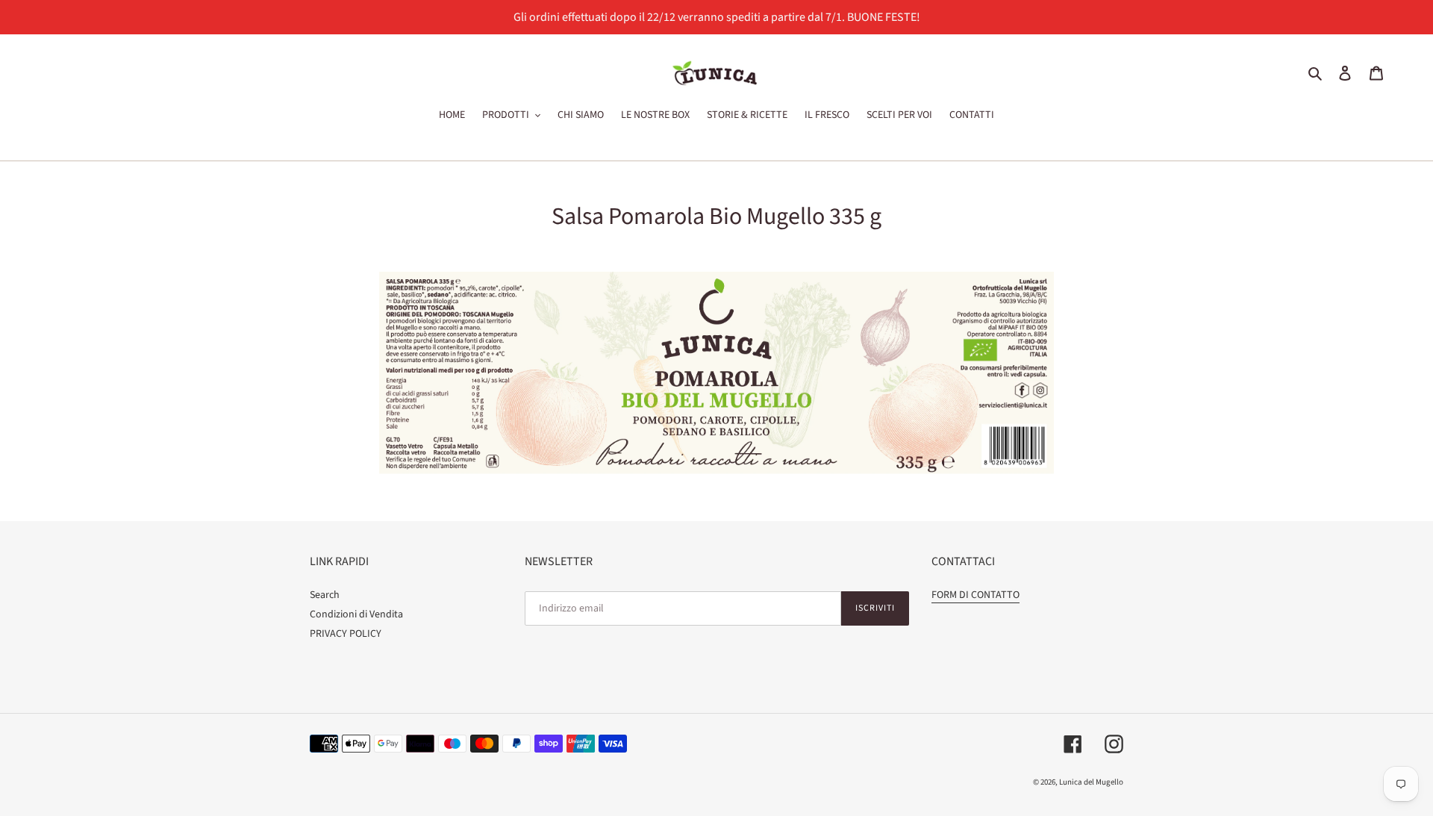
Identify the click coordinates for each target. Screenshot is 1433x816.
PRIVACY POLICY (345, 633)
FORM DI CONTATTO (975, 595)
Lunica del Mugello (1091, 782)
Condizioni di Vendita (356, 614)
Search (325, 595)
